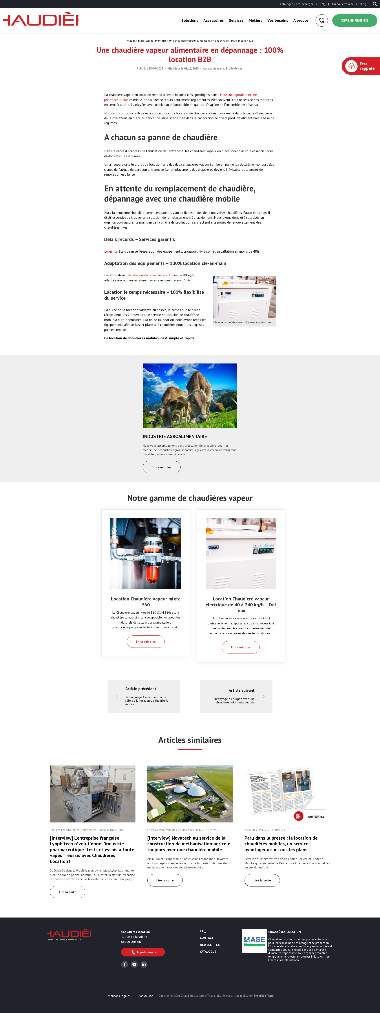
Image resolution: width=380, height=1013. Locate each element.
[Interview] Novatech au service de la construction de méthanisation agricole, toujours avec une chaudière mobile (189, 843)
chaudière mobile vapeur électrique (152, 275)
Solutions (189, 20)
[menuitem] (296, 4)
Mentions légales (119, 996)
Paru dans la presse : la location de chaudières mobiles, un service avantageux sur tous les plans (281, 843)
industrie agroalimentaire (238, 94)
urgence (112, 251)
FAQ (322, 4)
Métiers (255, 20)
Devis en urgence (354, 20)
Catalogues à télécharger (296, 4)
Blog (363, 4)
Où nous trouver (342, 4)
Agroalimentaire (156, 40)
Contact (207, 938)
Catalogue (208, 952)
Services (236, 20)
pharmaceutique (116, 99)
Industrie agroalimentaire (175, 436)
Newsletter (210, 945)
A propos (301, 20)
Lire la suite (67, 892)
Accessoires (213, 20)
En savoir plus (162, 467)
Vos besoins (277, 20)
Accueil (131, 40)
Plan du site (145, 996)
